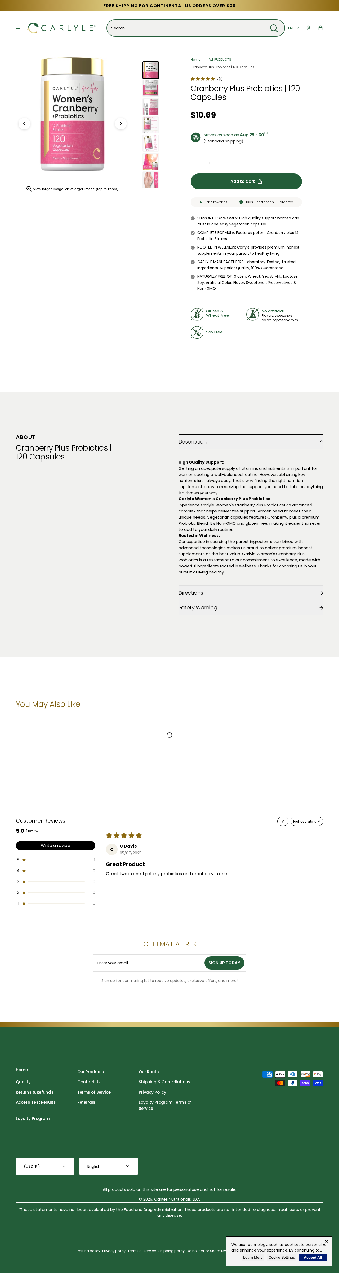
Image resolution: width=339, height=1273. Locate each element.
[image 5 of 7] (150, 143)
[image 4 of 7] (150, 124)
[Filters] (282, 821)
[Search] (274, 28)
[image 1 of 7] (150, 70)
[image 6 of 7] (150, 161)
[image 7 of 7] (150, 179)
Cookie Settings (282, 1257)
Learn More (253, 1257)
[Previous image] (24, 123)
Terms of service (142, 1251)
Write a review (56, 845)
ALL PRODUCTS (220, 59)
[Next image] (121, 123)
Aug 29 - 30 (252, 135)
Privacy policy (114, 1251)
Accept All (313, 1257)
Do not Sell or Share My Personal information (224, 1251)
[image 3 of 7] (150, 106)
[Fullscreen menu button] (18, 27)
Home (195, 59)
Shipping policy (171, 1251)
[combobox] (195, 28)
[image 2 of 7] (150, 88)
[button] (309, 28)
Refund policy (88, 1251)
